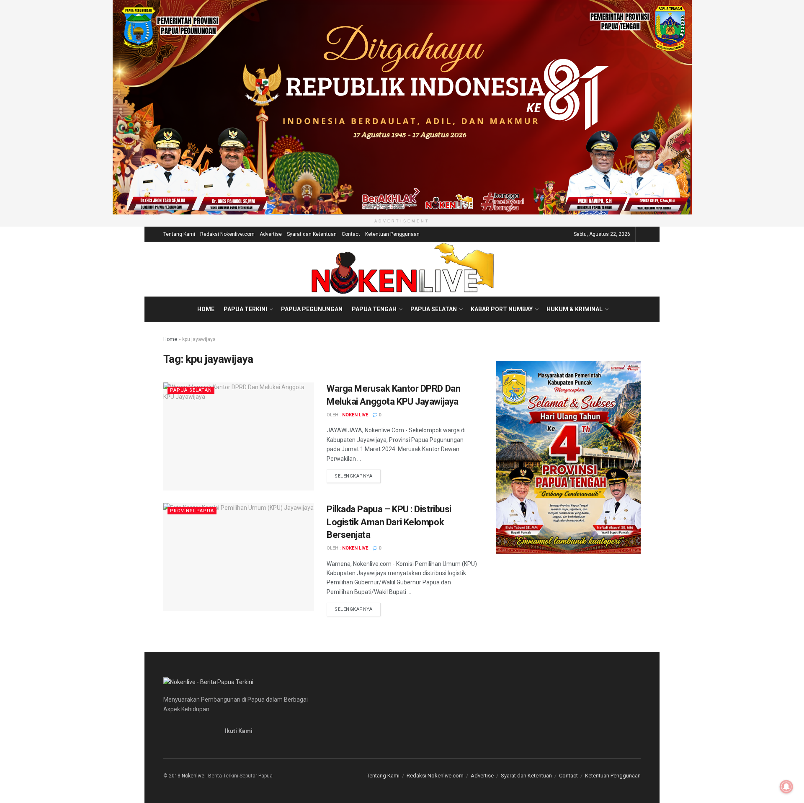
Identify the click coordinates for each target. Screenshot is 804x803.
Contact (351, 234)
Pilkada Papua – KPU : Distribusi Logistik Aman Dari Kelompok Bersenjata (389, 522)
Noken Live (355, 415)
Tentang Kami (179, 234)
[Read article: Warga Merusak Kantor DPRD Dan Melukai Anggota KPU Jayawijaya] (238, 436)
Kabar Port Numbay (502, 309)
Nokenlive (193, 776)
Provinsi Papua (192, 511)
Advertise (271, 234)
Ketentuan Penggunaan (392, 234)
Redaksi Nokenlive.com (227, 234)
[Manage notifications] (786, 786)
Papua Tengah (374, 309)
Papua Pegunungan (312, 309)
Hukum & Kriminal (574, 309)
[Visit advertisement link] (402, 107)
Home (205, 309)
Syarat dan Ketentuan (312, 234)
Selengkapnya (358, 476)
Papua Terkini (245, 309)
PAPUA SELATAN (433, 309)
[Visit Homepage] (402, 269)
